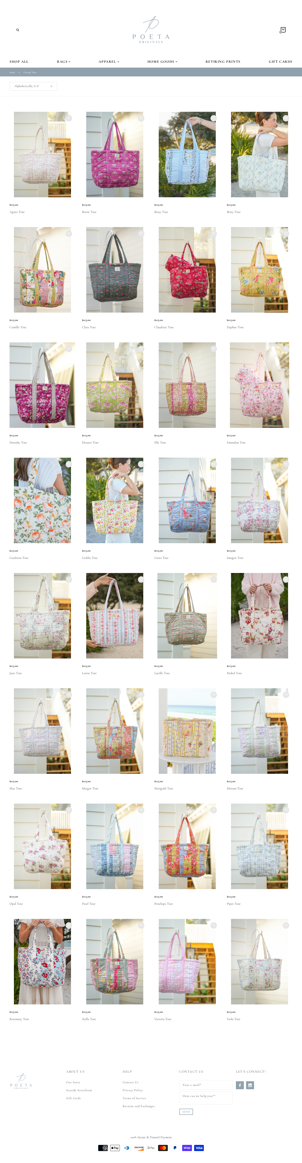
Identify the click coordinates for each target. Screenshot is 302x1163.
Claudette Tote (164, 327)
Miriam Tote (235, 788)
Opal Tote (16, 904)
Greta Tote (161, 558)
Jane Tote (16, 673)
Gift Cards (73, 1098)
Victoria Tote (162, 1019)
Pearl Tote (88, 904)
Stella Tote (89, 1019)
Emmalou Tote (236, 442)
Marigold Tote (163, 788)
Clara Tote (89, 327)
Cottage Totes (30, 72)
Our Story (73, 1082)
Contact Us (131, 1082)
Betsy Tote (161, 212)
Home (12, 72)
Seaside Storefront (79, 1090)
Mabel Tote (234, 673)
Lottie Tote (89, 673)
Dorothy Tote (18, 442)
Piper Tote (234, 904)
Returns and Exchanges (139, 1106)
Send (186, 1111)
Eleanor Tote (90, 442)
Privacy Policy (133, 1090)
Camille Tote (18, 327)
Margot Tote (90, 788)
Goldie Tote (90, 558)
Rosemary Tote (19, 1019)
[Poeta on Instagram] (250, 1085)
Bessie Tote (89, 212)
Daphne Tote (235, 327)
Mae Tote (16, 788)
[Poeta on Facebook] (240, 1085)
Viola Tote (233, 1019)
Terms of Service (134, 1098)
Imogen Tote (235, 558)
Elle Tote (160, 442)
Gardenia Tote (19, 558)
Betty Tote (234, 212)
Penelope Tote (163, 904)
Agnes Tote (17, 212)
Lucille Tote (162, 673)
